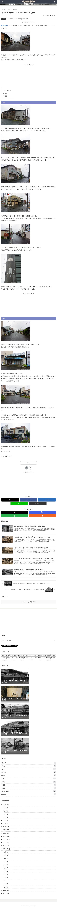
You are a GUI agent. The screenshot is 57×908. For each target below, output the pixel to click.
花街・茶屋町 (25, 18)
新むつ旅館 (4, 25)
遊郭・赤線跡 (18, 18)
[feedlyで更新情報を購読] (14, 515)
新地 (6, 93)
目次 (5, 90)
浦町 (6, 96)
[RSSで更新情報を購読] (42, 515)
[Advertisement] (28, 75)
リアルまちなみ (11, 18)
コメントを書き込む (28, 602)
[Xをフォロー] (14, 512)
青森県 (4, 18)
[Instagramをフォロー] (42, 512)
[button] (38, 503)
